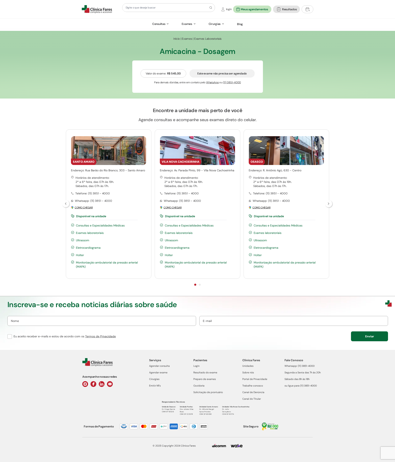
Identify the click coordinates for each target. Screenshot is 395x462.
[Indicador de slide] (195, 284)
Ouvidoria (198, 385)
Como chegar (84, 207)
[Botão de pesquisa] (210, 7)
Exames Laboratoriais (208, 39)
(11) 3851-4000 (232, 82)
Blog (240, 24)
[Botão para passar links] (329, 204)
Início (176, 39)
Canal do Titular (251, 398)
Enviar (369, 336)
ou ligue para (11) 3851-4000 (301, 385)
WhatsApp (212, 82)
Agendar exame (158, 372)
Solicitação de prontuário (208, 392)
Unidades (247, 366)
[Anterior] (66, 204)
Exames (187, 24)
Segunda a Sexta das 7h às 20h (303, 372)
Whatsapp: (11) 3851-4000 (300, 366)
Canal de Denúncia (253, 392)
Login (196, 366)
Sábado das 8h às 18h (297, 379)
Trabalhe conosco (252, 385)
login (229, 9)
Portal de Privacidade (254, 379)
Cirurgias (215, 24)
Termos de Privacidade (100, 336)
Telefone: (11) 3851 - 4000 (92, 193)
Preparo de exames (204, 379)
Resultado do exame (205, 372)
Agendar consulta (159, 366)
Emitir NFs (155, 385)
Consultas (158, 24)
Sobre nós (248, 372)
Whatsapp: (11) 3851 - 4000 (93, 201)
